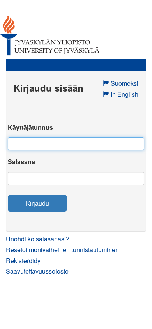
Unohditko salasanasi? (37, 238)
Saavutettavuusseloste (37, 271)
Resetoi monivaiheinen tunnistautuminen (62, 249)
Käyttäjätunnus (30, 127)
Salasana (21, 161)
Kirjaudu (37, 203)
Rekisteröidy (23, 260)
